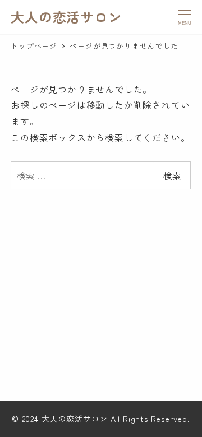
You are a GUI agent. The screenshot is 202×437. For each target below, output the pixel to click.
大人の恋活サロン (66, 16)
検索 (172, 175)
